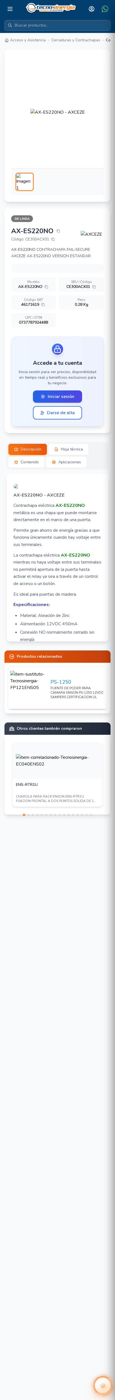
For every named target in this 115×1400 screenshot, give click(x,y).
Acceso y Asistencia (28, 40)
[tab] (27, 449)
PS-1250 (61, 682)
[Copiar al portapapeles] (58, 231)
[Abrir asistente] (103, 1385)
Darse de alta (61, 413)
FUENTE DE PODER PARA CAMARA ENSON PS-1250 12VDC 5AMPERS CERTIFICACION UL (77, 692)
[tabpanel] (57, 557)
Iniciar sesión (61, 396)
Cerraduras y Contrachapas (75, 40)
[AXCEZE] (92, 234)
